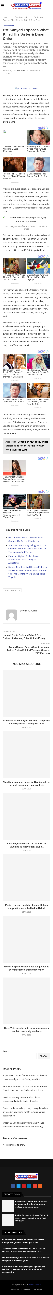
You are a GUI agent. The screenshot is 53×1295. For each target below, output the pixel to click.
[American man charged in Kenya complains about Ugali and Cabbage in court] (26, 693)
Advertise (38, 1289)
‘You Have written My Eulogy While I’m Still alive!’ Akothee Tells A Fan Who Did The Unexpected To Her (27, 548)
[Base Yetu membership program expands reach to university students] (26, 1001)
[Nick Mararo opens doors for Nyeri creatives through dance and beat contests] (26, 754)
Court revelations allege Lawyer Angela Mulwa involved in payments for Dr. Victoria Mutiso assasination (25, 1112)
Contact (26, 1289)
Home (5, 17)
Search (6, 1051)
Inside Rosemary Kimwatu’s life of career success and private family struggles (31, 1218)
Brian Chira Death (12, 590)
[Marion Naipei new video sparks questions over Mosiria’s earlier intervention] (26, 939)
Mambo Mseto (35, 1284)
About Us (15, 1289)
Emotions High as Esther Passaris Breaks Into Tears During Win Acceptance (24, 559)
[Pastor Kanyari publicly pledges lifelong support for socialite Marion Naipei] (26, 877)
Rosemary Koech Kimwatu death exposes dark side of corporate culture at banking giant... (31, 1204)
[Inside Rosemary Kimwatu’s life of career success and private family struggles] (8, 1220)
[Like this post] (23, 81)
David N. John (18, 70)
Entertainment (21, 17)
